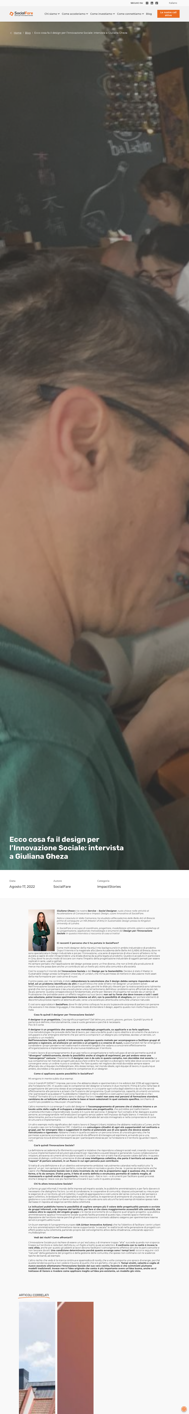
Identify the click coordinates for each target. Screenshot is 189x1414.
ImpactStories (109, 887)
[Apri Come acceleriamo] (87, 14)
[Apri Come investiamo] (114, 14)
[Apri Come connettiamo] (143, 14)
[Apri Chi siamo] (59, 14)
